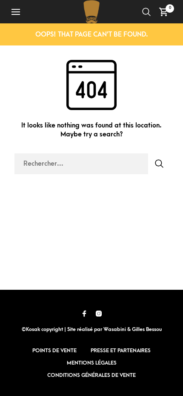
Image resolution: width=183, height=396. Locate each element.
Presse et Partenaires (121, 351)
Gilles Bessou (147, 329)
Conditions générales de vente (91, 375)
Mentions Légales (92, 363)
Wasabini (114, 329)
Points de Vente (54, 351)
